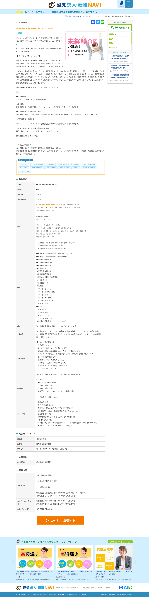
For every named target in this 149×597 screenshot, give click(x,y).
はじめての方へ (20, 594)
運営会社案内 (61, 594)
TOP (74, 16)
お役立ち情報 (41, 594)
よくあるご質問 (31, 594)
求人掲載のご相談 (51, 594)
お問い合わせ (82, 594)
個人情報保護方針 (72, 594)
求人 (85, 16)
